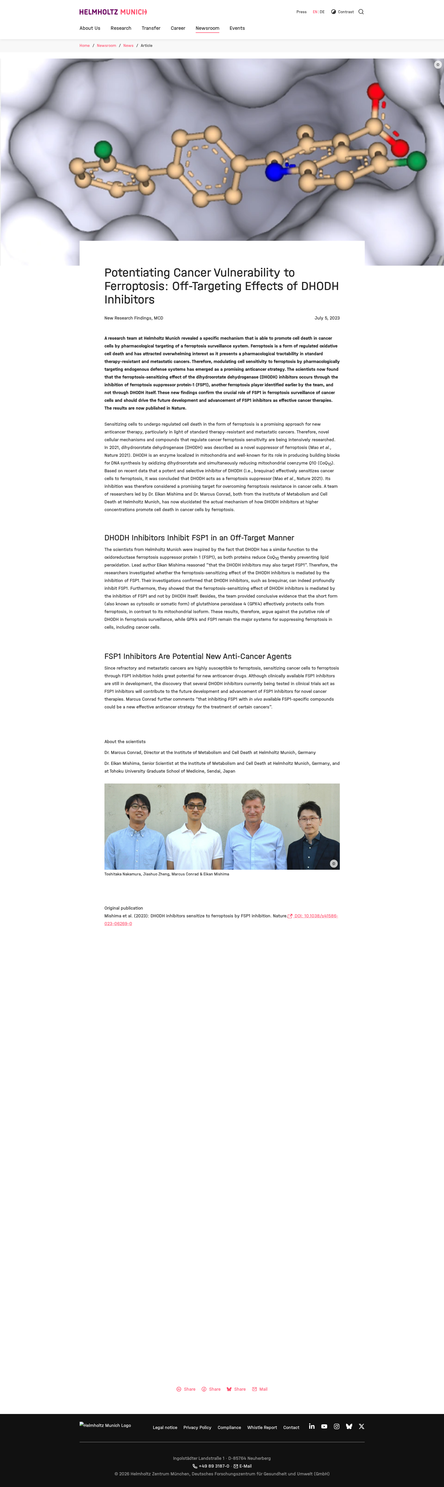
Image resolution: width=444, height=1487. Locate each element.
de (322, 12)
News (128, 45)
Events (237, 28)
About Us (90, 28)
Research (121, 28)
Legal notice (165, 1427)
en (315, 12)
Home (85, 45)
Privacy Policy (198, 1427)
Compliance (229, 1427)
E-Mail (245, 1466)
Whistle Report (262, 1427)
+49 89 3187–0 (214, 1466)
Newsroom (207, 28)
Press (302, 12)
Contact (291, 1427)
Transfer (151, 28)
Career (178, 28)
